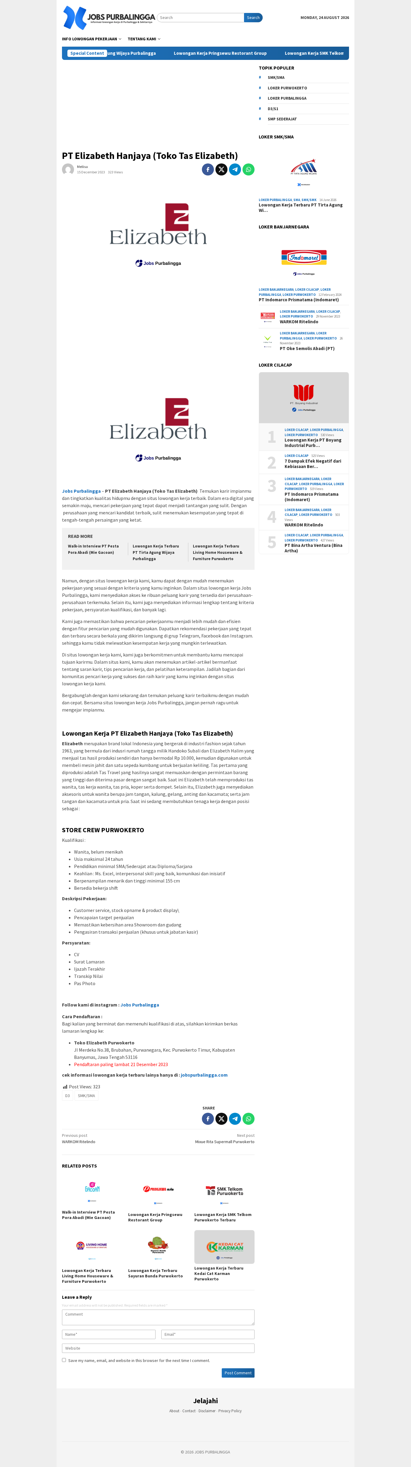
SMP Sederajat (282, 119)
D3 (67, 1095)
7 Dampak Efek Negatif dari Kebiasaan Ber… (313, 463)
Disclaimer (207, 1410)
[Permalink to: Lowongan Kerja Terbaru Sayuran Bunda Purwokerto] (158, 1248)
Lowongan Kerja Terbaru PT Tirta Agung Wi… (301, 207)
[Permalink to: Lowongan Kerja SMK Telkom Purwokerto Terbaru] (224, 1192)
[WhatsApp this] (249, 169)
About (174, 1410)
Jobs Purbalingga (139, 1005)
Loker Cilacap (307, 289)
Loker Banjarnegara (276, 289)
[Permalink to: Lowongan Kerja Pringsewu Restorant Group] (158, 1192)
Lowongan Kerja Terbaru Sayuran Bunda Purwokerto (155, 1273)
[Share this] (208, 169)
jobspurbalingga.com (204, 1075)
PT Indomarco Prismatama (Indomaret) (299, 299)
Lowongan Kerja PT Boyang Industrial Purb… (313, 442)
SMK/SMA (86, 1095)
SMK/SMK (309, 200)
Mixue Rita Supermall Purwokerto (225, 1138)
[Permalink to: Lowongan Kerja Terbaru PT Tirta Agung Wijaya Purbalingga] (304, 169)
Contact (189, 1410)
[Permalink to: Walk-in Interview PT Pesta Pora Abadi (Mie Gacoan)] (92, 1191)
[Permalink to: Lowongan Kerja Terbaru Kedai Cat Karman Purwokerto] (224, 1247)
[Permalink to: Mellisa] (68, 169)
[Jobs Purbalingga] (109, 17)
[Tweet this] (221, 169)
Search (253, 17)
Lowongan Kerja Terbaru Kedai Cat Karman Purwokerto (218, 1273)
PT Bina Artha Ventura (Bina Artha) (313, 548)
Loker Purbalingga (287, 98)
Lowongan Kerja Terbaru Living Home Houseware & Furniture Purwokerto (218, 552)
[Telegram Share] (235, 169)
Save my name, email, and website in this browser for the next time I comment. (139, 1360)
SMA (296, 200)
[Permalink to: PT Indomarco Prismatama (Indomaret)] (304, 259)
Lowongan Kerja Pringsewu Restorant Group (195, 53)
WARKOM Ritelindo (78, 1138)
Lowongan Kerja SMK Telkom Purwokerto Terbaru (311, 53)
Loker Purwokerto (287, 88)
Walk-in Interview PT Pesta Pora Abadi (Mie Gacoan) (88, 1214)
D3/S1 (273, 108)
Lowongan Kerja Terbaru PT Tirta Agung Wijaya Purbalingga (156, 552)
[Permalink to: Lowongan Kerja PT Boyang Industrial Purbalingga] (304, 397)
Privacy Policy (230, 1410)
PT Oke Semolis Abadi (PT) (307, 348)
